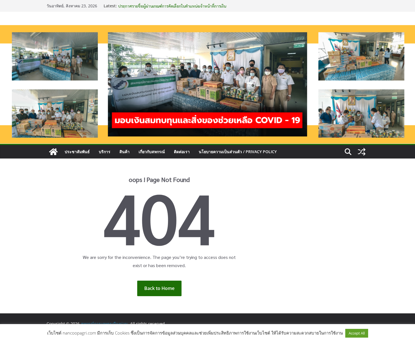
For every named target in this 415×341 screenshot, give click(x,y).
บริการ (104, 151)
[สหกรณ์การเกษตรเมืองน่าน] (207, 29)
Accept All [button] (357, 333)
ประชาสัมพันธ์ (77, 151)
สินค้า (124, 151)
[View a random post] (361, 152)
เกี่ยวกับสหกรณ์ (152, 151)
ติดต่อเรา (182, 151)
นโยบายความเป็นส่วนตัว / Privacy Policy (238, 151)
